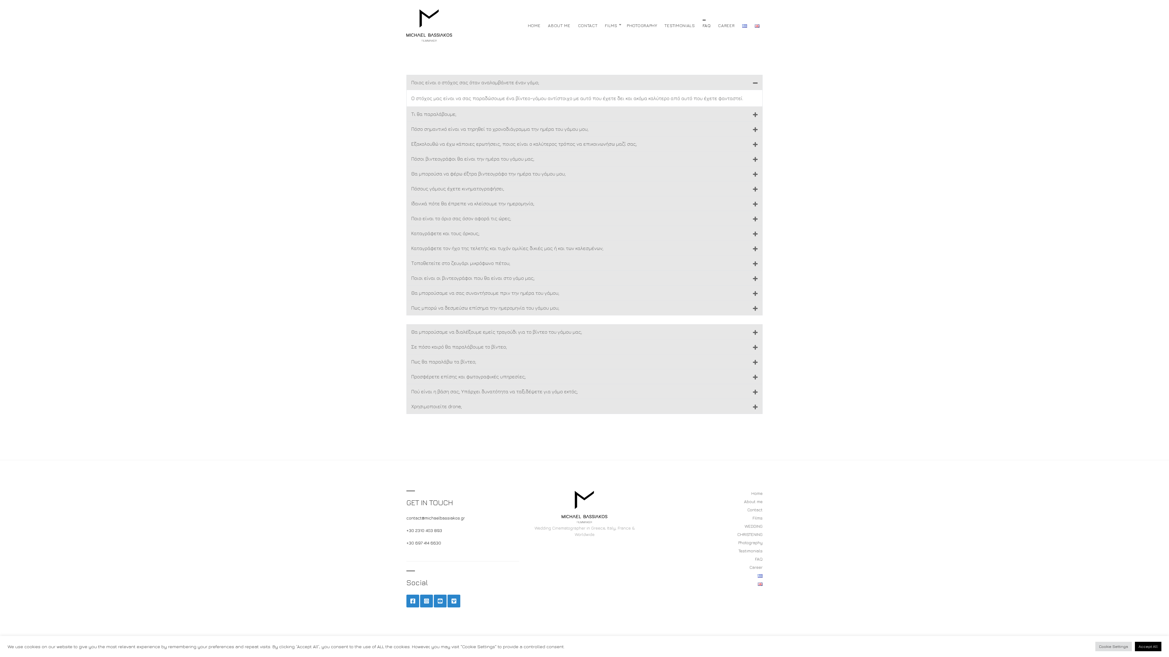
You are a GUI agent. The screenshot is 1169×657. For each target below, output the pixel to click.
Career (726, 25)
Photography (642, 25)
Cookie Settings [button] (1113, 646)
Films (611, 25)
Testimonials (680, 25)
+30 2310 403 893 (424, 530)
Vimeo (454, 601)
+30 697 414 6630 (423, 542)
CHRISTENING (750, 534)
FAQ (707, 25)
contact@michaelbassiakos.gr (435, 517)
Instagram (426, 601)
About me (559, 25)
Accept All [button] (1148, 646)
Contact (588, 25)
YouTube (440, 601)
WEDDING (754, 526)
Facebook (412, 601)
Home (534, 25)
